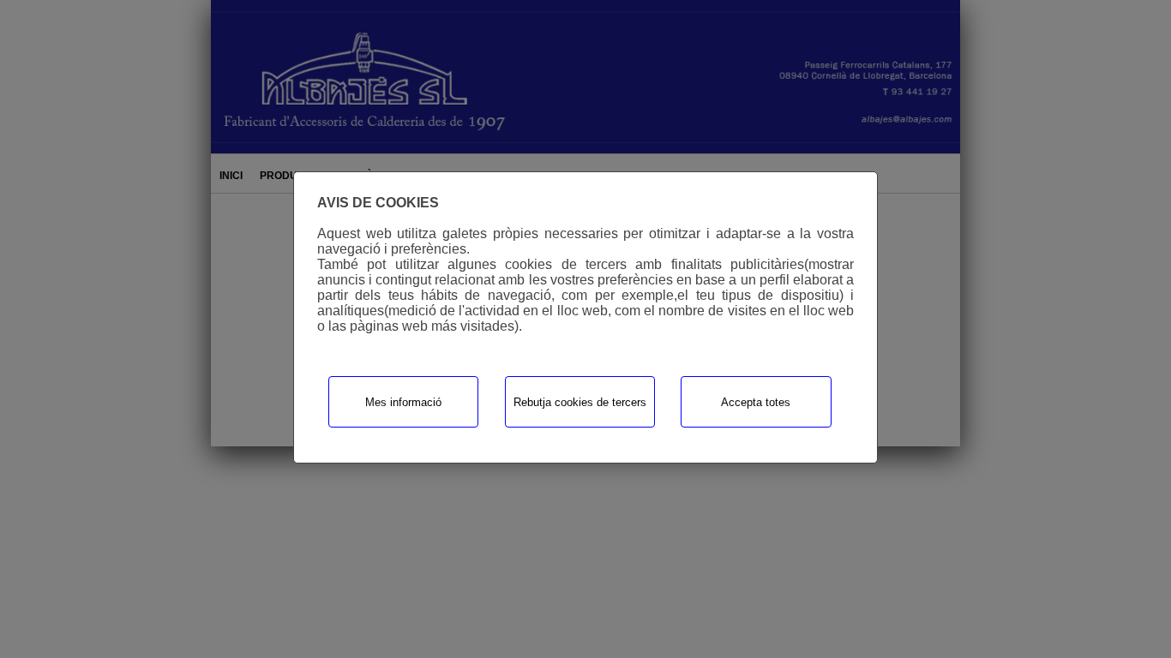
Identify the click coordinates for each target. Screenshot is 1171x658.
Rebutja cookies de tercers (579, 402)
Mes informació (403, 402)
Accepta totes (755, 402)
